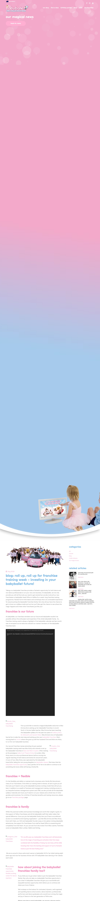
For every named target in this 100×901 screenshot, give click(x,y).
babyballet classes (42, 762)
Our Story (46, 8)
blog (70, 556)
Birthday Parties (66, 8)
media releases (73, 558)
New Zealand (12, 1)
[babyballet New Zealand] (17, 8)
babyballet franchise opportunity (16, 764)
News (80, 8)
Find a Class (55, 8)
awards (71, 553)
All (69, 551)
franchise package (18, 797)
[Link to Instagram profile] (89, 3)
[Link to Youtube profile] (93, 3)
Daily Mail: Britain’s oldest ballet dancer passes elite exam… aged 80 (84, 592)
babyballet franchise (49, 737)
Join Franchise (88, 8)
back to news (16, 23)
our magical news (74, 560)
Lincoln (18, 739)
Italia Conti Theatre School (26, 753)
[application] (30, 672)
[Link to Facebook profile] (86, 3)
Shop (75, 8)
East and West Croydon (31, 751)
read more (80, 577)
